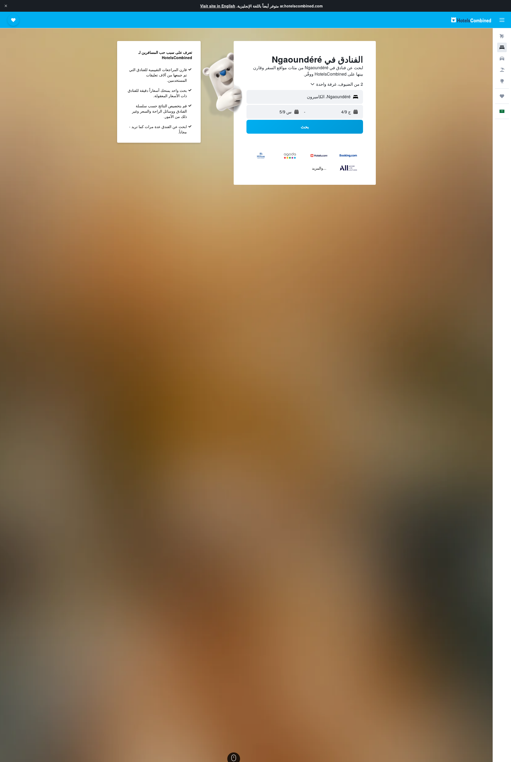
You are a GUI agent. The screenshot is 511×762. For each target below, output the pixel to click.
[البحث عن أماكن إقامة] (502, 47)
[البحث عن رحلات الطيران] (502, 36)
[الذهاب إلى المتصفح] (502, 81)
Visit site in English (217, 6)
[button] (6, 6)
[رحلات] (502, 96)
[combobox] (336, 84)
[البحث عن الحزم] (502, 69)
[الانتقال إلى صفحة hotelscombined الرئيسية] (471, 19)
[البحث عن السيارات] (502, 58)
